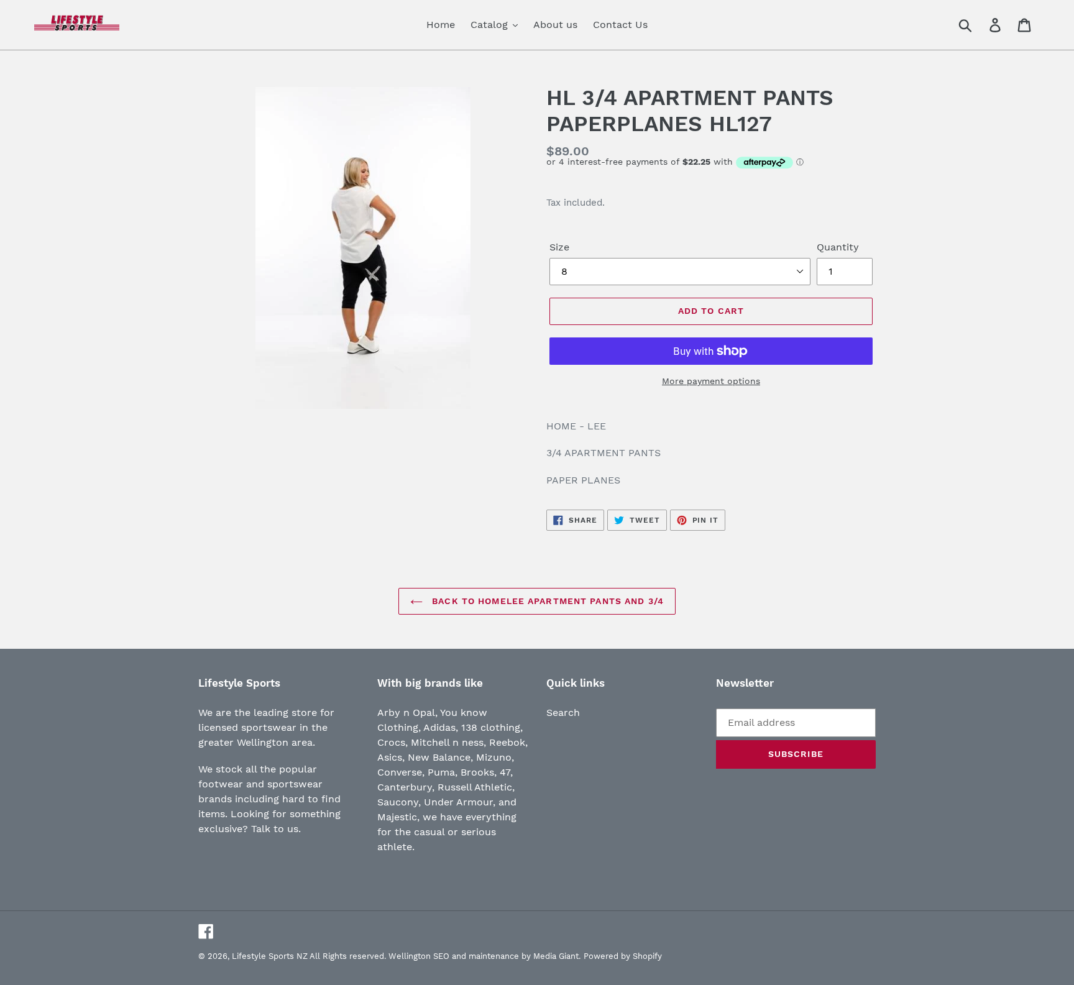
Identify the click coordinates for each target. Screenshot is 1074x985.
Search (563, 712)
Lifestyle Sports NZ (270, 956)
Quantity (838, 247)
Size (559, 247)
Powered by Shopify (623, 956)
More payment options (711, 381)
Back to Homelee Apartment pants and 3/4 (546, 601)
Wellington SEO (418, 956)
